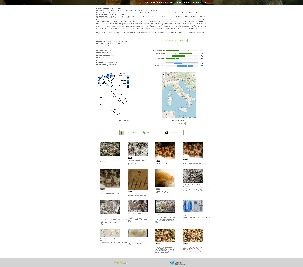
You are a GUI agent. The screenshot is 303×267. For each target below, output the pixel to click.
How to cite (201, 2)
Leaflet (182, 117)
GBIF (148, 133)
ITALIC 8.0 (102, 2)
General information (185, 2)
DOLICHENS (173, 133)
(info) (109, 50)
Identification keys (165, 2)
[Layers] (194, 75)
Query (152, 2)
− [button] (163, 77)
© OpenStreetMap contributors (190, 117)
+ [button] (163, 74)
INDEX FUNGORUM (131, 133)
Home (146, 2)
